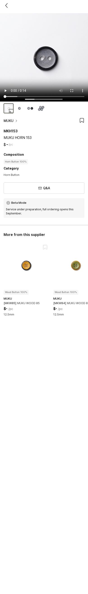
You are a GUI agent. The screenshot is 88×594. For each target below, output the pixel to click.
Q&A (46, 188)
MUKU (9, 121)
